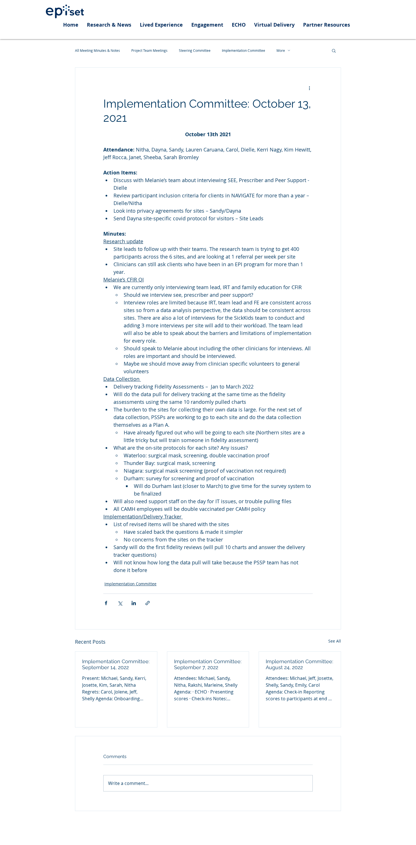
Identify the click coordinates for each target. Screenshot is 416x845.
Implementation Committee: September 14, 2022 (115, 664)
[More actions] (309, 88)
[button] (333, 50)
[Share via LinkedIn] (133, 603)
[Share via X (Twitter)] (120, 603)
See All (334, 641)
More (280, 50)
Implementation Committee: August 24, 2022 (299, 664)
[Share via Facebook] (106, 603)
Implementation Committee (243, 50)
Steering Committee (195, 50)
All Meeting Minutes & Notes (97, 50)
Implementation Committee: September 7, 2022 (207, 664)
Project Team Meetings (149, 50)
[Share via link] (147, 603)
